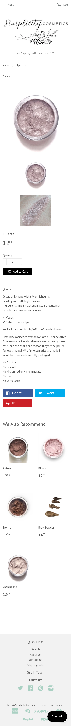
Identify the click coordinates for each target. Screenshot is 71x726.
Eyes (19, 65)
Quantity (7, 255)
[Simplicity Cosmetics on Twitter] (20, 689)
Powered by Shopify (51, 705)
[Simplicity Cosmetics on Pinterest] (41, 689)
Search (35, 649)
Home (6, 65)
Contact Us (35, 660)
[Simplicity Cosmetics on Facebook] (30, 689)
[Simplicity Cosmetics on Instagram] (51, 689)
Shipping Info (35, 665)
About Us (35, 654)
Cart (65, 4)
